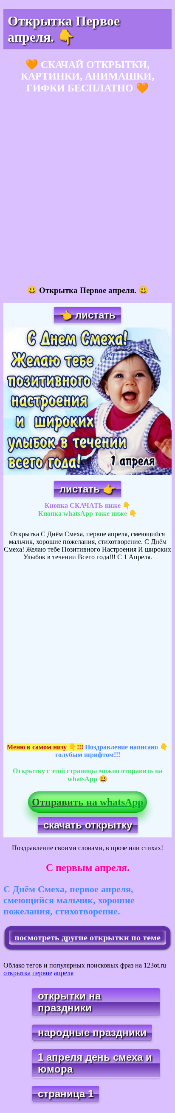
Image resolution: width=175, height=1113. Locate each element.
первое (42, 972)
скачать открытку (87, 825)
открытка (17, 972)
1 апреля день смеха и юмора (95, 1063)
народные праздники (92, 1032)
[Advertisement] (87, 190)
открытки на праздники (69, 1001)
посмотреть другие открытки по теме (87, 937)
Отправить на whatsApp (87, 802)
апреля (63, 972)
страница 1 (65, 1093)
